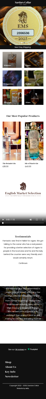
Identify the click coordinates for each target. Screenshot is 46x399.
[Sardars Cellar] (23, 25)
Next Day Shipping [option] (22, 47)
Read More (20, 328)
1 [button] (21, 42)
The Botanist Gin (9, 163)
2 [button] (24, 42)
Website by (23, 388)
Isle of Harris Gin (31, 163)
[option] (23, 25)
